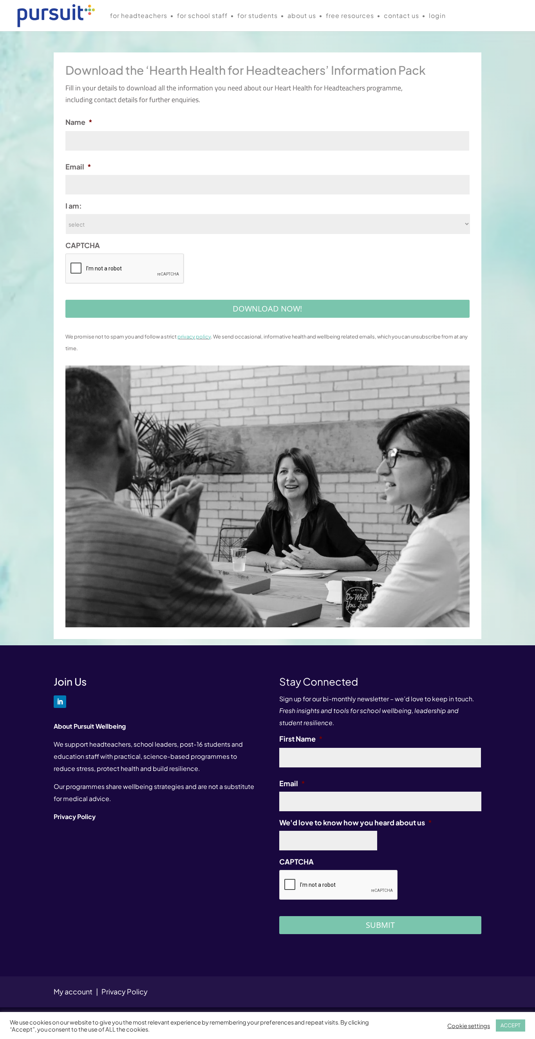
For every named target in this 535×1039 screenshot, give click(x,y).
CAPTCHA (82, 245)
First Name (301, 738)
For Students (257, 16)
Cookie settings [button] (468, 1025)
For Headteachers (138, 16)
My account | (77, 991)
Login (437, 16)
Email (78, 166)
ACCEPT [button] (511, 1025)
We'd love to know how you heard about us (355, 822)
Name (78, 121)
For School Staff (202, 16)
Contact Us (401, 16)
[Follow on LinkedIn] (60, 701)
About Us (301, 16)
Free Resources (350, 16)
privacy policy (194, 336)
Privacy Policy (124, 991)
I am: (73, 205)
